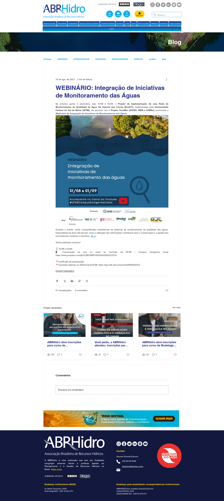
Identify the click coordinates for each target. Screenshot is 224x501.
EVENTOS (138, 59)
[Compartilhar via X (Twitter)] (64, 281)
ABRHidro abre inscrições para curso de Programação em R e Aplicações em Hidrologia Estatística (64, 344)
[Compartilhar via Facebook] (57, 281)
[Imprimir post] (86, 281)
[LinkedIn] (168, 4)
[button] (50, 23)
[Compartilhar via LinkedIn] (72, 281)
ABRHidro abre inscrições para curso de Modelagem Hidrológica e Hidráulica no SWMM (159, 344)
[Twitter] (163, 4)
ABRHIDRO (62, 59)
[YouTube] (179, 4)
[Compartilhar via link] (79, 281)
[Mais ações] (166, 79)
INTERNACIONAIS (81, 59)
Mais (164, 59)
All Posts (47, 59)
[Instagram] (152, 4)
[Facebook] (158, 4)
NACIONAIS (100, 59)
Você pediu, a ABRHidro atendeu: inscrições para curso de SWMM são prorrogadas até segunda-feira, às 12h (111, 344)
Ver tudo (176, 307)
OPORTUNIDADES (120, 59)
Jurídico (152, 59)
